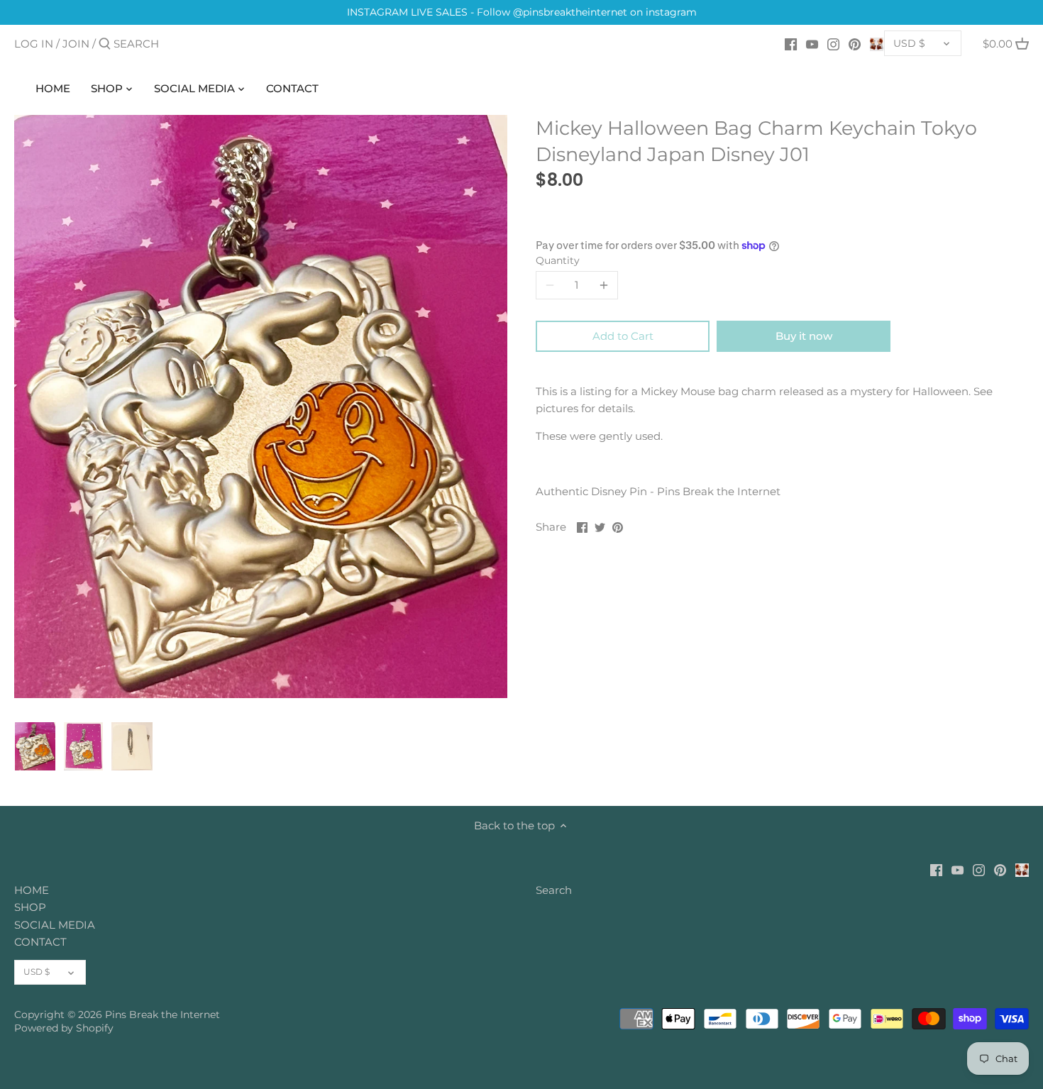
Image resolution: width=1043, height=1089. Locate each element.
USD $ (909, 43)
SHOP (30, 907)
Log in (33, 43)
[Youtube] (812, 43)
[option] (35, 746)
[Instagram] (833, 43)
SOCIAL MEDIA (54, 925)
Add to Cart (622, 336)
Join (75, 43)
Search (554, 890)
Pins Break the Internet (162, 1014)
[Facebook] (791, 43)
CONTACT (40, 942)
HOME (31, 890)
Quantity (558, 260)
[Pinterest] (855, 43)
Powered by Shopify (64, 1028)
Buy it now (804, 336)
